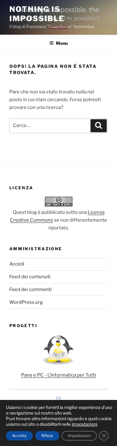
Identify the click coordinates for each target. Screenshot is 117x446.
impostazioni (84, 424)
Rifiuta (47, 435)
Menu (62, 43)
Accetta (19, 435)
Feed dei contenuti (30, 276)
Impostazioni (79, 435)
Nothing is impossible (37, 14)
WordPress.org (26, 302)
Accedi (16, 264)
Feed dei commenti (30, 289)
